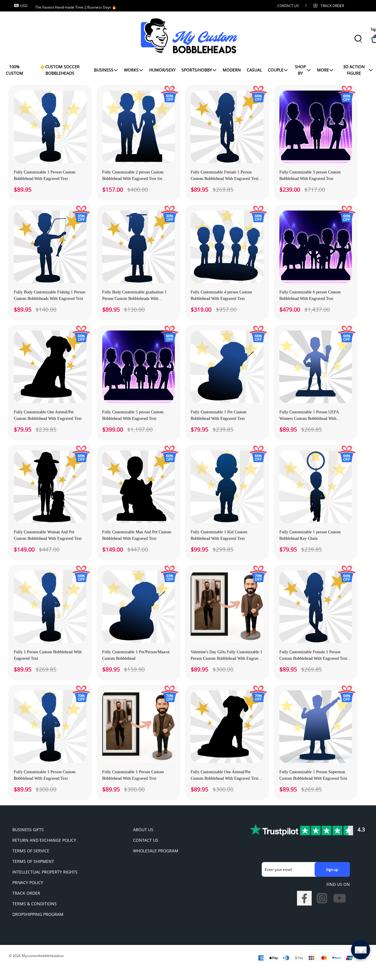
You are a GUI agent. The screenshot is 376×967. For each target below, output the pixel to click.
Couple (275, 70)
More (323, 70)
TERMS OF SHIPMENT (33, 861)
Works (131, 70)
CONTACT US (288, 5)
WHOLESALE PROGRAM (155, 851)
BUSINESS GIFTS (28, 829)
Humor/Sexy (162, 70)
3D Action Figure (354, 70)
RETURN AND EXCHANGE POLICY (44, 840)
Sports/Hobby (197, 70)
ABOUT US (143, 829)
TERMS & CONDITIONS (34, 903)
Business (103, 70)
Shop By (300, 70)
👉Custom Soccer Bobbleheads (60, 70)
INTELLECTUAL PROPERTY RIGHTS (45, 872)
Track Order (332, 5)
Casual (254, 70)
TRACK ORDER (26, 893)
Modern (232, 70)
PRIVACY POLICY (27, 882)
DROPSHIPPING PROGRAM (37, 914)
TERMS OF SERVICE (30, 851)
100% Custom (14, 70)
